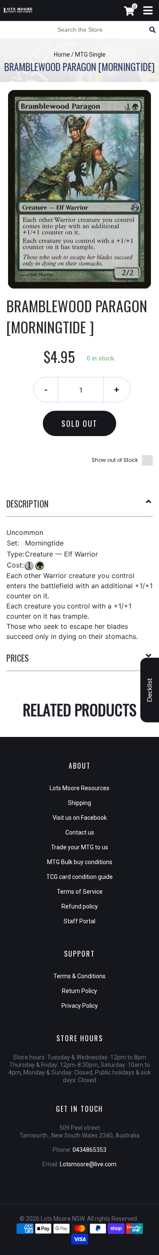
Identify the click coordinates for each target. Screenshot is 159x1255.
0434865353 (89, 1149)
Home (62, 54)
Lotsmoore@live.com (88, 1164)
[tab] (79, 507)
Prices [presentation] (17, 658)
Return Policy (79, 991)
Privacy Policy (79, 1005)
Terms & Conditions (79, 976)
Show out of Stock (115, 460)
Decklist (149, 690)
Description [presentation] (27, 503)
